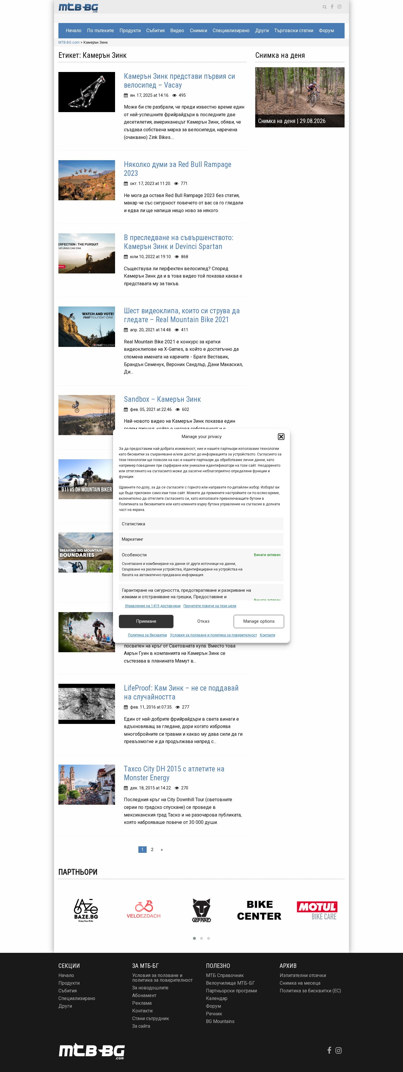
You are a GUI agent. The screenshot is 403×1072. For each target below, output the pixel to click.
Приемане (146, 621)
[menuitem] (73, 30)
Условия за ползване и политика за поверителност (213, 635)
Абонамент (144, 995)
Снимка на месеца (300, 983)
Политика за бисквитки (147, 635)
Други (262, 30)
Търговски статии (293, 30)
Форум (326, 30)
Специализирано (231, 30)
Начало (73, 30)
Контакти (267, 635)
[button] (281, 437)
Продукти (130, 30)
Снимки (198, 30)
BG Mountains (220, 1021)
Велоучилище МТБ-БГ (230, 983)
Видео (177, 30)
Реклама (142, 1003)
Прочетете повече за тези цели (210, 606)
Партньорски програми (231, 991)
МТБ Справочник (225, 975)
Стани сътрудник (150, 1018)
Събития (155, 30)
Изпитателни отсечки (303, 975)
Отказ (203, 621)
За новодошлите (150, 988)
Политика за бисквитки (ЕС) (310, 991)
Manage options (259, 621)
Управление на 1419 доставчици (153, 606)
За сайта (141, 1026)
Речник (214, 1014)
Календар (216, 998)
